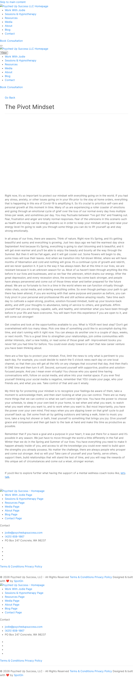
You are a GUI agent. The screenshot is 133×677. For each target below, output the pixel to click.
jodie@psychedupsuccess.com (23, 532)
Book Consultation (11, 40)
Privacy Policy (33, 566)
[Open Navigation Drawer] (1, 45)
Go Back (10, 97)
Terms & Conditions (12, 566)
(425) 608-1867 (14, 536)
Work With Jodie (15, 10)
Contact (10, 33)
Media (8, 21)
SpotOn (18, 581)
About (8, 25)
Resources (11, 18)
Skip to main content (13, 2)
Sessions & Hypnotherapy (20, 14)
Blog (7, 29)
